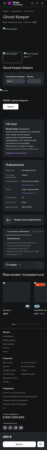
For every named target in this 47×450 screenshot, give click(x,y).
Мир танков (7, 363)
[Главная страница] (14, 3)
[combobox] (15, 81)
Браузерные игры (10, 378)
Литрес (24, 370)
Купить (19, 444)
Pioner (5, 352)
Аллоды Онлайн (9, 370)
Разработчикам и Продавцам (15, 404)
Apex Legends (8, 344)
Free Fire (6, 348)
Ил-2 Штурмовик (28, 366)
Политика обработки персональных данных (20, 396)
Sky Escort (7, 310)
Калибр (6, 382)
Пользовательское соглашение (15, 400)
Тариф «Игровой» (28, 374)
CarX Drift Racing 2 (28, 363)
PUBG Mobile (8, 336)
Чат (4, 408)
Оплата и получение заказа (14, 393)
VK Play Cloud (8, 374)
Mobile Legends (9, 340)
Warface (6, 366)
